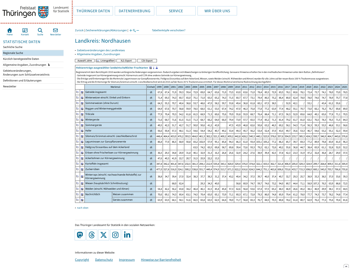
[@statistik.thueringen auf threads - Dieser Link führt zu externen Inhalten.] (93, 235)
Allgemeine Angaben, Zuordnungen (24, 65)
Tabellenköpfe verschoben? (168, 30)
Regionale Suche (12, 53)
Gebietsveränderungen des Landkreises (101, 50)
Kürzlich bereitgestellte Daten (20, 59)
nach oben (82, 207)
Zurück (79, 30)
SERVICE (169, 10)
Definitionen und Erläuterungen (22, 80)
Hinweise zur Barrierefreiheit (161, 259)
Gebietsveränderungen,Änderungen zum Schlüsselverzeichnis (26, 73)
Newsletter (9, 86)
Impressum (127, 259)
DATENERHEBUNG (132, 10)
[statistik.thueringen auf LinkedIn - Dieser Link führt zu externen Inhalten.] (128, 235)
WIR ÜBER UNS (213, 10)
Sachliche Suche (12, 47)
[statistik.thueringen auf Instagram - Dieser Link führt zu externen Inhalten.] (116, 235)
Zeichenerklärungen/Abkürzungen (106, 30)
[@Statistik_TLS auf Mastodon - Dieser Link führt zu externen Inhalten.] (81, 235)
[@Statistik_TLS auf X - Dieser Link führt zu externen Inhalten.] (104, 235)
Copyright (82, 259)
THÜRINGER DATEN (91, 10)
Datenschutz (104, 259)
